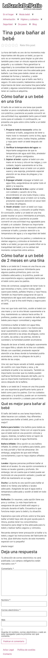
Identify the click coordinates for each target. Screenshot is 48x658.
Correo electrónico (10, 610)
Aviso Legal (8, 649)
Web (3, 620)
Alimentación (9, 19)
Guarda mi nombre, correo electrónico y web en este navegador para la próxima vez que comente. (23, 634)
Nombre (5, 600)
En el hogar (8, 14)
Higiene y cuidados (30, 19)
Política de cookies (26, 649)
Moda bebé (24, 14)
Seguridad (8, 24)
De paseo (22, 24)
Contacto (7, 654)
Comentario (7, 569)
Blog (34, 24)
